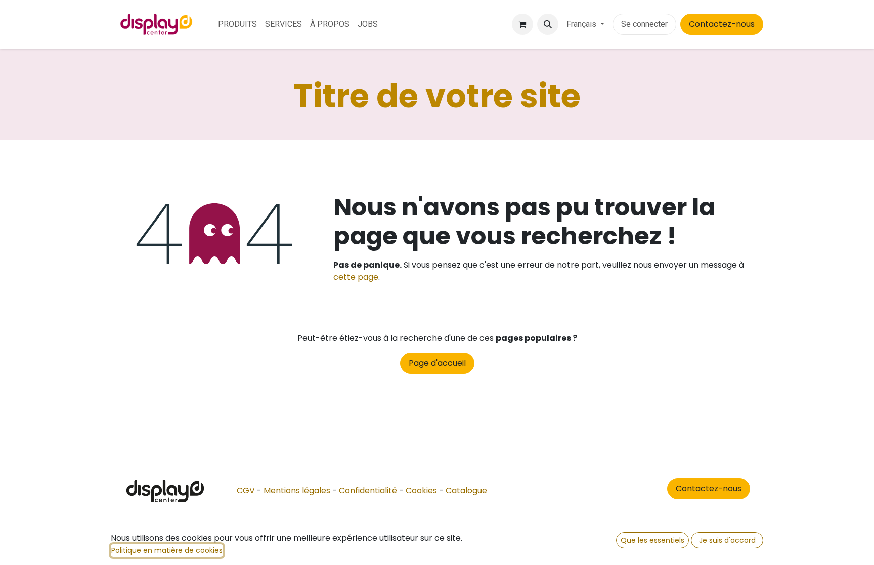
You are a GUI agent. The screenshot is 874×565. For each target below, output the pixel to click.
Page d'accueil (437, 363)
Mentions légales (297, 490)
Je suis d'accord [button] (727, 540)
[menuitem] (237, 24)
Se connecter (644, 24)
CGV (246, 490)
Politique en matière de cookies (167, 550)
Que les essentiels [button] (652, 540)
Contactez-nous (722, 24)
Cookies (421, 490)
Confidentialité (368, 490)
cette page (355, 277)
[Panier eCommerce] (522, 24)
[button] (547, 24)
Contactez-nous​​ (708, 488)
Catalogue (466, 490)
